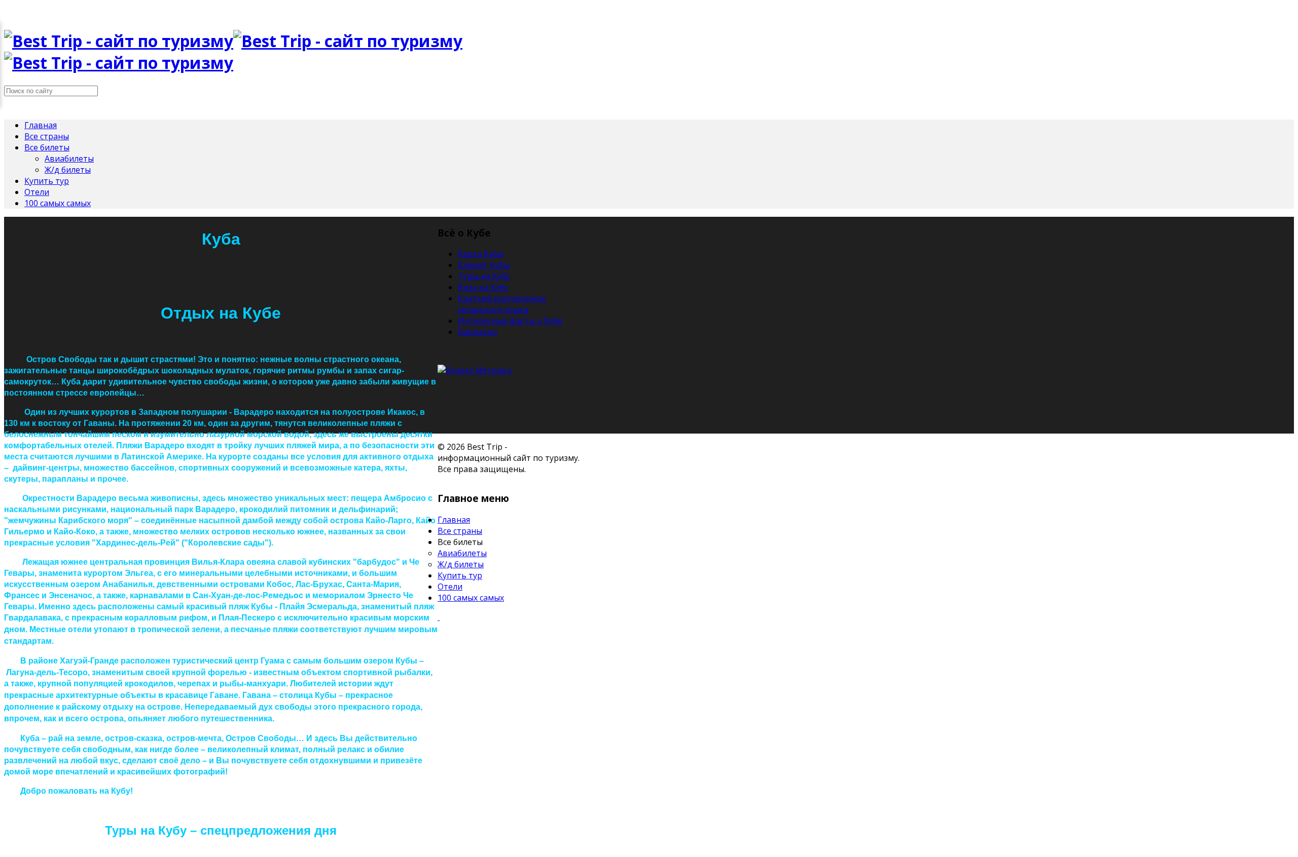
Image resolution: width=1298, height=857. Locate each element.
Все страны (46, 136)
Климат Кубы (484, 264)
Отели (36, 192)
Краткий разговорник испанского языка (502, 304)
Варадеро (477, 331)
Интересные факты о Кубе (510, 320)
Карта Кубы (480, 253)
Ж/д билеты (68, 169)
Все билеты (46, 147)
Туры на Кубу (484, 276)
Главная (40, 125)
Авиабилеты (69, 158)
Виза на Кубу (483, 287)
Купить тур (46, 180)
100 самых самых (57, 203)
